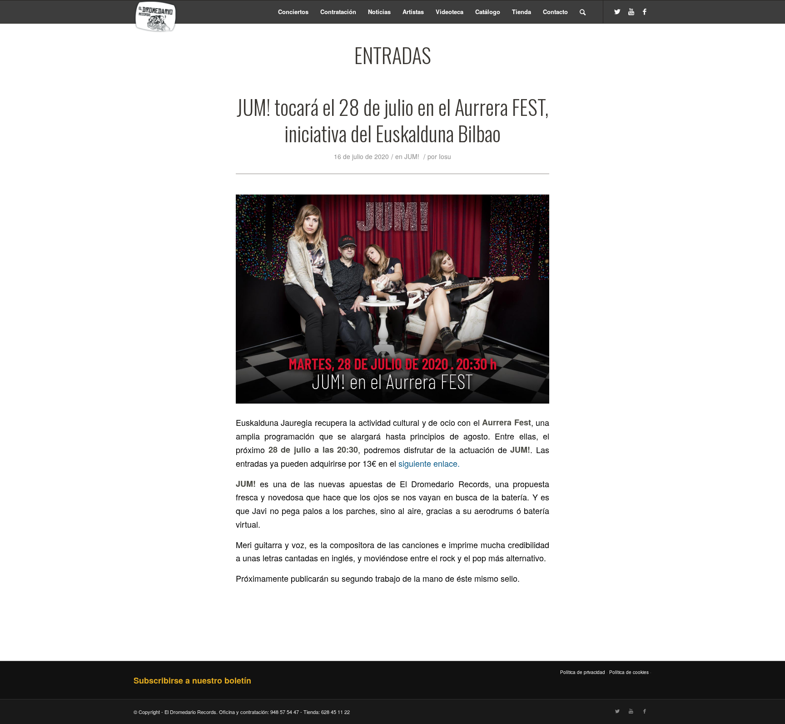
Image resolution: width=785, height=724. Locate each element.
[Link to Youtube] (631, 11)
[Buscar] (582, 11)
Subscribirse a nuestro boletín (192, 680)
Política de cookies (629, 672)
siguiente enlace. (429, 463)
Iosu (445, 156)
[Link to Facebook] (644, 11)
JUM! (411, 156)
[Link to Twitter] (617, 11)
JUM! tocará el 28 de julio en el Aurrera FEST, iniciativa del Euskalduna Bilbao (392, 120)
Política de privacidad (582, 672)
